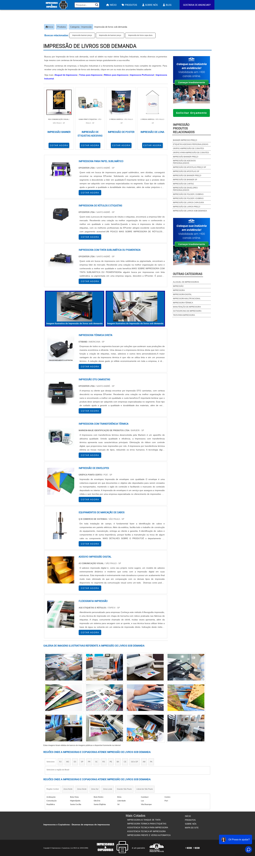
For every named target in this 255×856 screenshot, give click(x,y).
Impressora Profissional (142, 75)
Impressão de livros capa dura (140, 35)
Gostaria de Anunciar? (197, 5)
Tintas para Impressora (90, 75)
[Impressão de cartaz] (145, 728)
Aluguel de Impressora (65, 75)
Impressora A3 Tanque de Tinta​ (144, 820)
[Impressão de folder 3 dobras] (145, 667)
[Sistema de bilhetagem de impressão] (104, 697)
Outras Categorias (187, 274)
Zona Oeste (81, 789)
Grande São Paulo (124, 789)
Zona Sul (94, 789)
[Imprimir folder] (104, 667)
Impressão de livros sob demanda (190, 211)
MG (67, 762)
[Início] (56, 5)
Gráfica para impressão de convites (191, 153)
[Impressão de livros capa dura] (145, 697)
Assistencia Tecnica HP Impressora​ (146, 831)
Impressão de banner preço (110, 35)
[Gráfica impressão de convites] (63, 667)
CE (125, 762)
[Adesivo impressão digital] (61, 569)
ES (75, 762)
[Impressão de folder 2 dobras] (185, 728)
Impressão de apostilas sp (186, 171)
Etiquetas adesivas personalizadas (190, 144)
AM (144, 762)
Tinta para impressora (184, 315)
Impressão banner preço (82, 35)
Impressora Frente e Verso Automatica (149, 835)
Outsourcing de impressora (187, 311)
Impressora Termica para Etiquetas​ (146, 824)
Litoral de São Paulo (145, 789)
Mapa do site (192, 828)
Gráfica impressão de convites (188, 148)
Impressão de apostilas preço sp (189, 167)
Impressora (179, 290)
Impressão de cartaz (183, 184)
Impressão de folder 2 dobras (188, 194)
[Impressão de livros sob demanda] (74, 306)
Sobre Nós (151, 5)
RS (103, 762)
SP (82, 762)
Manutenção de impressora (187, 307)
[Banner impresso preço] (63, 728)
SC (96, 762)
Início (113, 5)
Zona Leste (107, 789)
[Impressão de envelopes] (61, 481)
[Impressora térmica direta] (61, 348)
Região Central (52, 789)
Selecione (50, 762)
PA (151, 762)
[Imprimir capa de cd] (185, 697)
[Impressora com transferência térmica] (61, 436)
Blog (168, 5)
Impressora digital (182, 294)
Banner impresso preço (185, 140)
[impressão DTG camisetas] (61, 392)
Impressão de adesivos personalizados (184, 162)
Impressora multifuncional (187, 299)
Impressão (178, 286)
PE (111, 762)
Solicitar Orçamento (191, 112)
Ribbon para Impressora (116, 75)
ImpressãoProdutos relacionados (184, 128)
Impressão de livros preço (186, 207)
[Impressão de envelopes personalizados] (104, 728)
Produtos (131, 5)
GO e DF (134, 762)
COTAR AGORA (59, 145)
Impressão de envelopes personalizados (185, 189)
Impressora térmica (183, 303)
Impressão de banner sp (185, 180)
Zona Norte (67, 789)
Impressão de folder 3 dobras (188, 198)
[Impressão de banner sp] (63, 697)
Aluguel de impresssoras (186, 282)
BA (118, 762)
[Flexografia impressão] (61, 614)
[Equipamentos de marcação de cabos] (61, 525)
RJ (60, 762)
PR (89, 762)
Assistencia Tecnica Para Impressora (147, 827)
